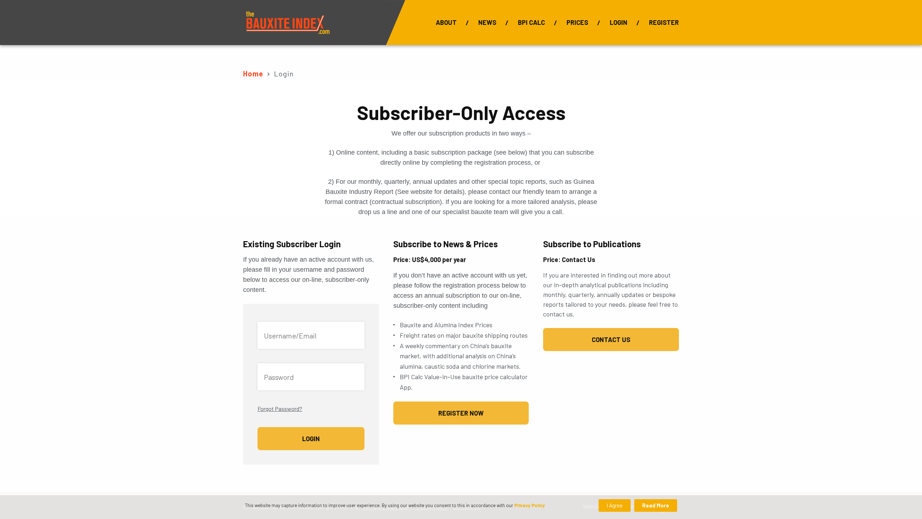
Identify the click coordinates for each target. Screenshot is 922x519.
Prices (577, 22)
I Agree (615, 505)
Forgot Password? (280, 408)
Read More (655, 505)
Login (618, 22)
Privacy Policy (529, 505)
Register (664, 22)
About (446, 22)
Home (253, 73)
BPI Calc (531, 22)
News (487, 22)
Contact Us (611, 339)
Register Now (461, 413)
